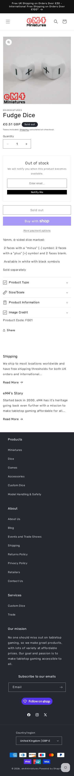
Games (12, 467)
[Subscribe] (61, 687)
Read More (11, 382)
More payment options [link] (37, 230)
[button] (8, 21)
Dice (11, 458)
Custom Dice (16, 485)
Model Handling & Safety (24, 494)
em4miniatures (30, 768)
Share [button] (11, 330)
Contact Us (15, 581)
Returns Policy (18, 554)
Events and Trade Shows (24, 536)
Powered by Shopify (50, 768)
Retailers (14, 572)
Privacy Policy (17, 563)
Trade (12, 614)
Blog (11, 528)
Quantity (8, 136)
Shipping (24, 130)
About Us (14, 519)
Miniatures (15, 450)
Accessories (16, 476)
